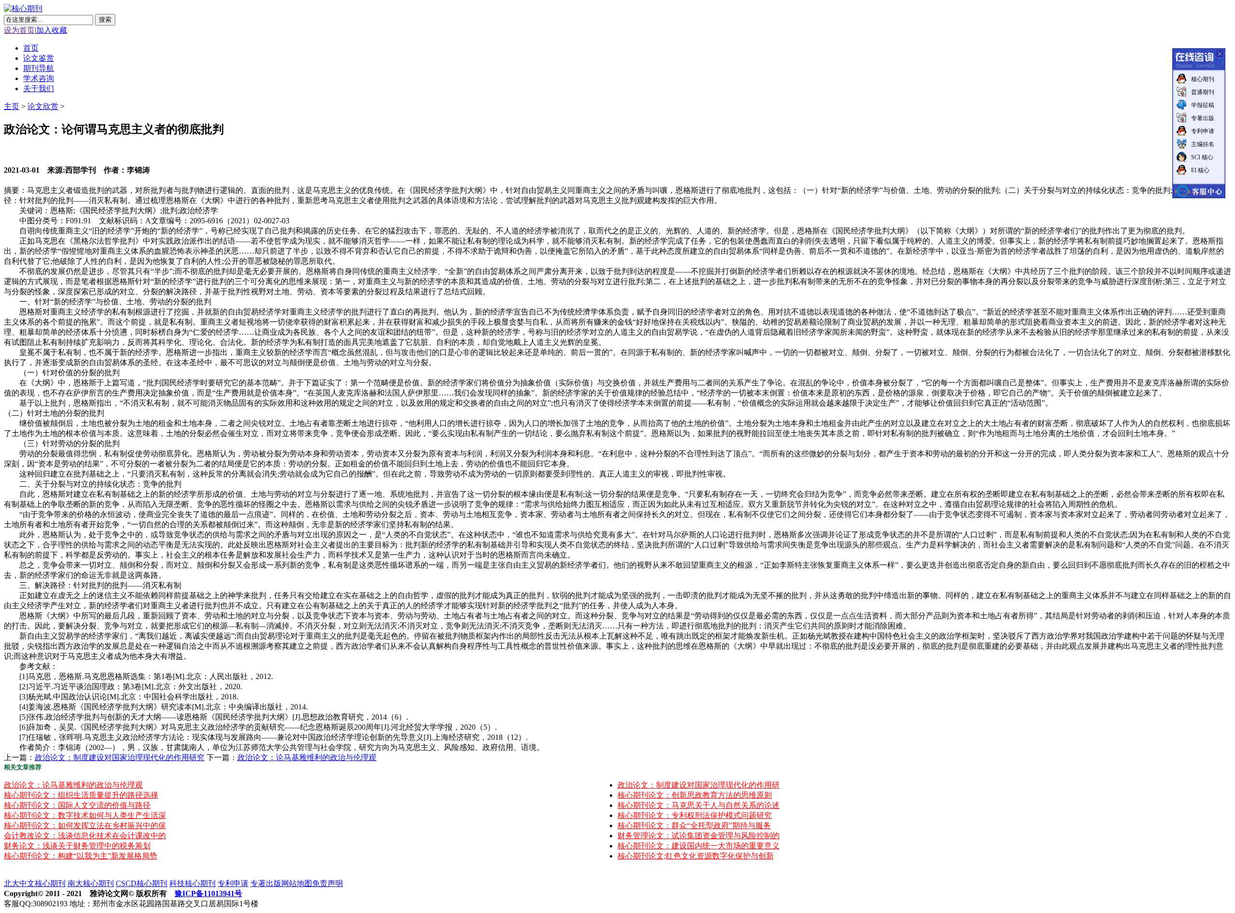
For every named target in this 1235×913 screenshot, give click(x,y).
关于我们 (38, 88)
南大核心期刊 (91, 883)
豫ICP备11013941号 (208, 893)
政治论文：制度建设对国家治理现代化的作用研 (699, 785)
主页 (11, 106)
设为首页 (19, 30)
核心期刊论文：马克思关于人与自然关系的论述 (699, 805)
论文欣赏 (42, 106)
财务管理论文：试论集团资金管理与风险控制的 (699, 835)
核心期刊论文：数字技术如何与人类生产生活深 (85, 815)
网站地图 (296, 883)
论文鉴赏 (38, 58)
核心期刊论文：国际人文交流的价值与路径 (77, 805)
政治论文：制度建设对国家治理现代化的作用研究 (120, 757)
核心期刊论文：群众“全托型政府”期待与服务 (694, 825)
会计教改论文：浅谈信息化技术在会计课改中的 (85, 835)
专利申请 (233, 883)
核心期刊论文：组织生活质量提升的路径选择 (81, 795)
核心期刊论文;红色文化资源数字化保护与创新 (696, 856)
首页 (31, 48)
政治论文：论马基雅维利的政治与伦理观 (306, 757)
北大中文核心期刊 (35, 883)
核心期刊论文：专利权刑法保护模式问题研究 (695, 815)
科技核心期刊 (192, 883)
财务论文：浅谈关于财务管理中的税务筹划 (77, 846)
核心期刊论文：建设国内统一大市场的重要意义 (699, 846)
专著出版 (265, 883)
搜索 (105, 19)
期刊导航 (38, 68)
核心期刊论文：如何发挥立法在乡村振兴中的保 (85, 825)
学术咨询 (38, 78)
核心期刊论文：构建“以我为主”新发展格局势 (80, 856)
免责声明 (327, 883)
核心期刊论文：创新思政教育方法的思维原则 (695, 795)
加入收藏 (51, 30)
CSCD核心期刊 (141, 883)
